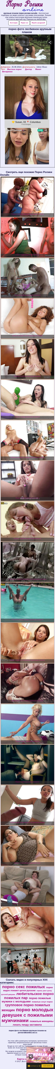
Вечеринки (7, 72)
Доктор (28, 69)
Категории (13, 23)
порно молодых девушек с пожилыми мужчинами (28, 1015)
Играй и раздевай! (38, 23)
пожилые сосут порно (42, 1002)
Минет (38, 69)
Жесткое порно (14, 69)
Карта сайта (24, 1059)
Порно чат (24, 23)
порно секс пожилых (23, 987)
